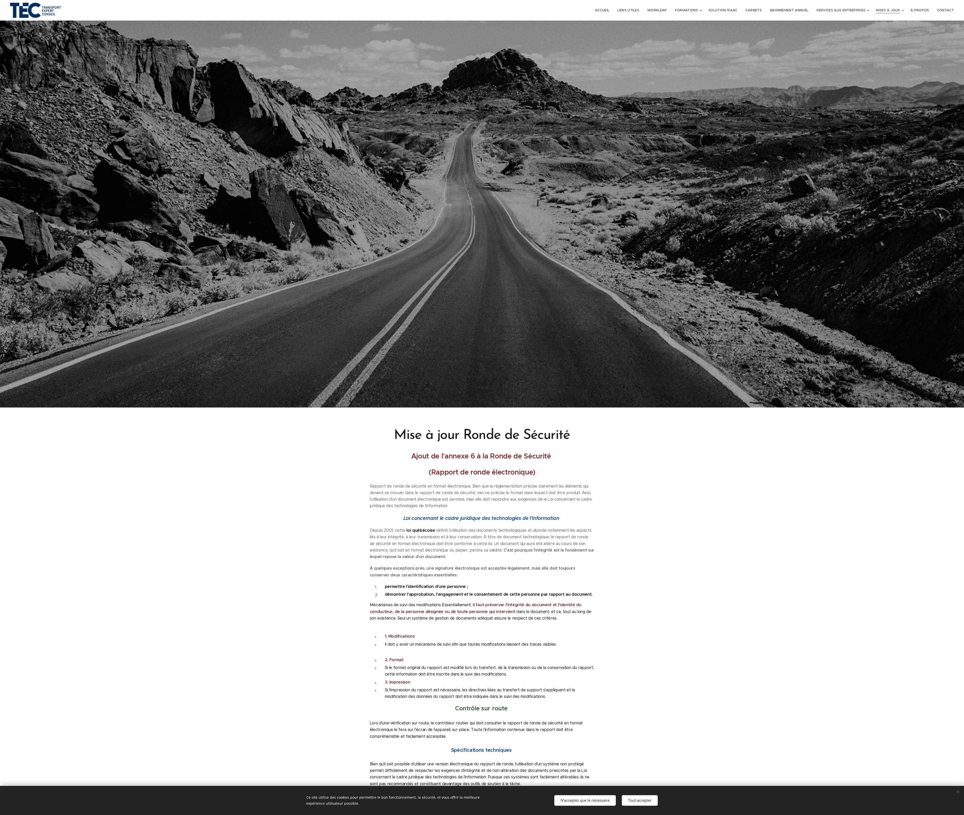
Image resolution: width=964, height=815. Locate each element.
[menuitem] (603, 10)
